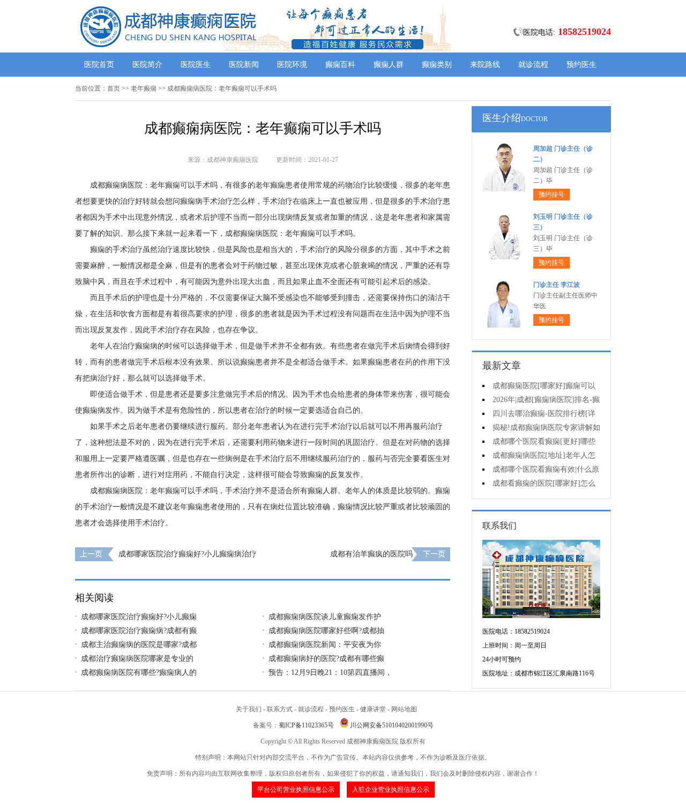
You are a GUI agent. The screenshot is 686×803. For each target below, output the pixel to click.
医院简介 (147, 65)
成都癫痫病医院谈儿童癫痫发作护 (325, 617)
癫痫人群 (389, 65)
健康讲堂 (373, 709)
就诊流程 (533, 65)
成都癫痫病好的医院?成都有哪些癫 (326, 659)
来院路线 (485, 65)
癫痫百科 (340, 65)
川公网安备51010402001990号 (392, 725)
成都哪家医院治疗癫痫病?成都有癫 (139, 631)
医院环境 (292, 65)
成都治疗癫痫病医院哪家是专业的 (137, 659)
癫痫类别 (437, 65)
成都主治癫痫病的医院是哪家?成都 (139, 645)
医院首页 (99, 65)
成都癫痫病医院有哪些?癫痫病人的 (139, 672)
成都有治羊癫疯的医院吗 (371, 554)
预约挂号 (551, 194)
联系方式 (280, 709)
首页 (113, 88)
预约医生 (581, 65)
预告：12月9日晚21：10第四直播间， (330, 672)
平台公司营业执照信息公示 (295, 789)
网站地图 (404, 709)
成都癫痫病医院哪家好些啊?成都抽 (326, 631)
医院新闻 (244, 65)
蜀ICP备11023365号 (306, 725)
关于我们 (249, 709)
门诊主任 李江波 (556, 284)
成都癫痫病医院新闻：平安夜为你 (325, 645)
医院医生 (196, 65)
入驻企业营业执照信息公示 (390, 789)
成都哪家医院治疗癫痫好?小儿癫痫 (139, 617)
